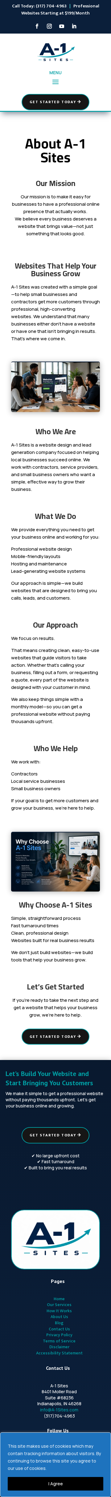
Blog (59, 1322)
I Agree (55, 1484)
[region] (55, 1464)
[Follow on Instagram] (49, 26)
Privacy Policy (59, 1334)
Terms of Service (59, 1341)
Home (59, 1298)
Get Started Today (53, 102)
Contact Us (59, 1329)
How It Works (59, 1310)
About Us (59, 1316)
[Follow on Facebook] (37, 26)
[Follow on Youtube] (62, 26)
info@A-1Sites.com (59, 1410)
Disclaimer (59, 1346)
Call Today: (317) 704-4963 (39, 6)
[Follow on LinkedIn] (74, 26)
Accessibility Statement (59, 1353)
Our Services (59, 1304)
